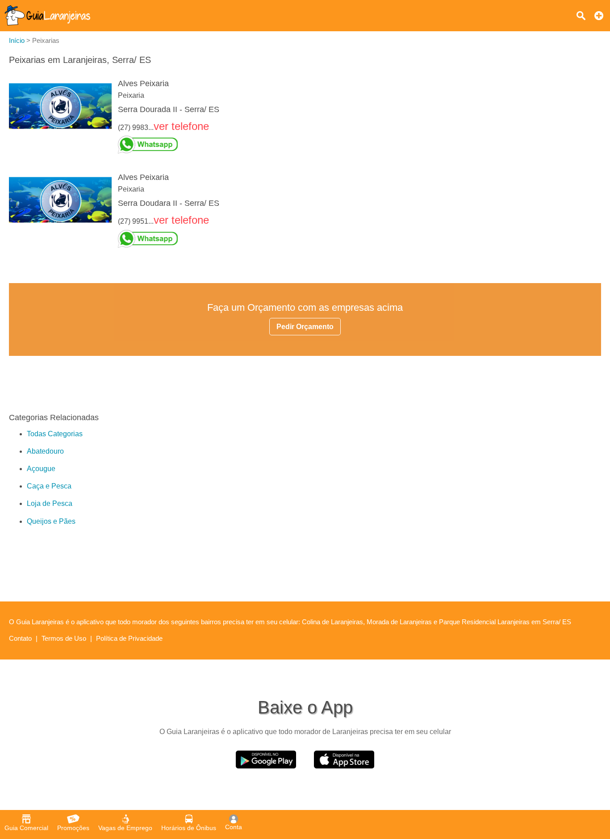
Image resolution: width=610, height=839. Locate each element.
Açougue (41, 468)
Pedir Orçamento (305, 326)
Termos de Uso (64, 638)
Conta (233, 827)
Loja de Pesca (49, 503)
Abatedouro (45, 451)
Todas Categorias (55, 434)
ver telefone (181, 126)
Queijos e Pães (51, 521)
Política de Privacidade (129, 638)
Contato (20, 638)
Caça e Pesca (49, 486)
